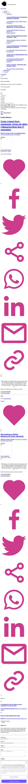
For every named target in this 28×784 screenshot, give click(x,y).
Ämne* (2, 745)
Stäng (2, 114)
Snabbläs (3, 137)
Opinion (9, 61)
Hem (5, 11)
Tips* (2, 749)
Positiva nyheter (10, 33)
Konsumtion (10, 51)
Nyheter (9, 14)
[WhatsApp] (14, 292)
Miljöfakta (6, 70)
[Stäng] (26, 762)
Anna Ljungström (5, 456)
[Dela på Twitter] (14, 237)
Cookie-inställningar (14, 777)
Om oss (5, 71)
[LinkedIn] (14, 319)
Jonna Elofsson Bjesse (6, 150)
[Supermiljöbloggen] (14, 7)
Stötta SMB (3, 8)
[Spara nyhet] (1, 374)
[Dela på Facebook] (14, 210)
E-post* (2, 741)
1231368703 (5, 391)
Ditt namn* (3, 737)
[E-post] (14, 346)
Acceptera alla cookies (14, 781)
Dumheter (9, 23)
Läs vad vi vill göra (5, 393)
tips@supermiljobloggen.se (14, 731)
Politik (8, 43)
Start (2, 112)
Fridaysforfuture (7, 398)
